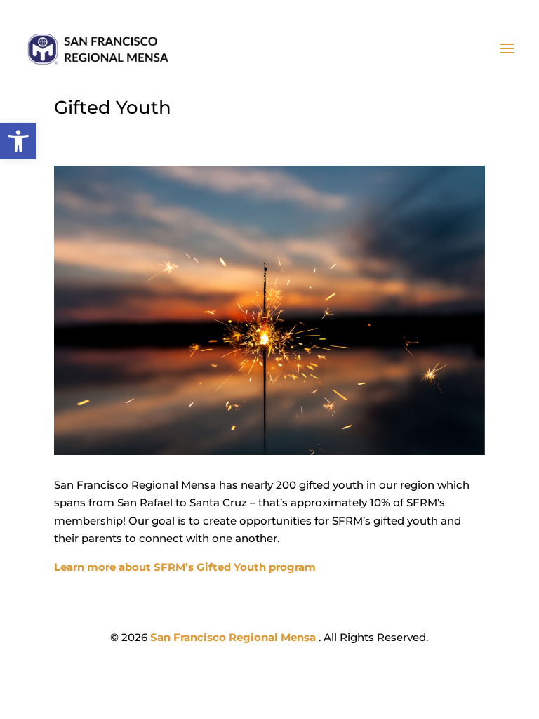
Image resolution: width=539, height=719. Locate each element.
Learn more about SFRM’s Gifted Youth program (185, 567)
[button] (18, 141)
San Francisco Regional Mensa (234, 637)
